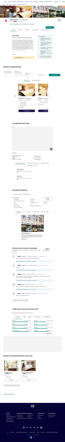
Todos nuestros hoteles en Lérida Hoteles (12, 385)
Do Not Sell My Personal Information (52, 432)
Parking (45, 202)
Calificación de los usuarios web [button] (25, 309)
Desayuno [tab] (28, 211)
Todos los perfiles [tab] (17, 317)
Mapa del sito (29, 416)
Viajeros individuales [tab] (47, 317)
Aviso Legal (43, 432)
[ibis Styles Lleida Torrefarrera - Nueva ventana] (28, 365)
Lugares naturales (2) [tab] (45, 163)
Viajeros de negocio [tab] (37, 317)
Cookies (38, 432)
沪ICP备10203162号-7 (35, 434)
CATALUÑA (14, 4)
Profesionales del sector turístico (22, 418)
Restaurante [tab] (18, 211)
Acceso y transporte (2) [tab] (20, 163)
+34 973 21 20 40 (37, 156)
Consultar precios (50, 27)
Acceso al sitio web (30, 415)
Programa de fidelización (10, 421)
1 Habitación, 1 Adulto (27, 74)
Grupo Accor (8, 415)
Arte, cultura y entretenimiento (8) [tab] (33, 163)
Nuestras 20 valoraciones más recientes (20, 300)
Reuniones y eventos (20, 416)
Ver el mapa (32, 24)
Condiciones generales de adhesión (21, 432)
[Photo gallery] (32, 12)
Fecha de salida (18, 72)
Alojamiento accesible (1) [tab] (36, 80)
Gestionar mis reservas (51, 415)
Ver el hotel (11, 379)
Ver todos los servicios (47, 199)
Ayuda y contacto (51, 416)
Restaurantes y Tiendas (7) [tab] (32, 165)
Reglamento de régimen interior (9, 394)
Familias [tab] (29, 317)
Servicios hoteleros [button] (19, 190)
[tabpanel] (32, 99)
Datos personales (32, 432)
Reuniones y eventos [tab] (45, 211)
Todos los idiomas (30, 418)
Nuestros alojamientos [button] (12, 67)
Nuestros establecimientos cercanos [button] (17, 356)
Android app (40, 418)
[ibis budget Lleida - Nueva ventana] (11, 365)
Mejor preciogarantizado (59, 20)
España (10, 4)
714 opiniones (20, 21)
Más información (24, 239)
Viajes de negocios (20, 415)
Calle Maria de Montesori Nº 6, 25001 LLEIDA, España (19, 24)
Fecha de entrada (8, 72)
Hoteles (3, 4)
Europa (7, 4)
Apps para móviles (41, 415)
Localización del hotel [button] (21, 123)
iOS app (39, 416)
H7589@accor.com (37, 159)
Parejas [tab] (24, 317)
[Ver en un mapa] (32, 139)
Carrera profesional (9, 418)
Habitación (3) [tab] (26, 80)
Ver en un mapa (8, 376)
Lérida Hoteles (19, 4)
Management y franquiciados (11, 416)
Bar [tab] (23, 211)
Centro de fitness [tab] (36, 211)
